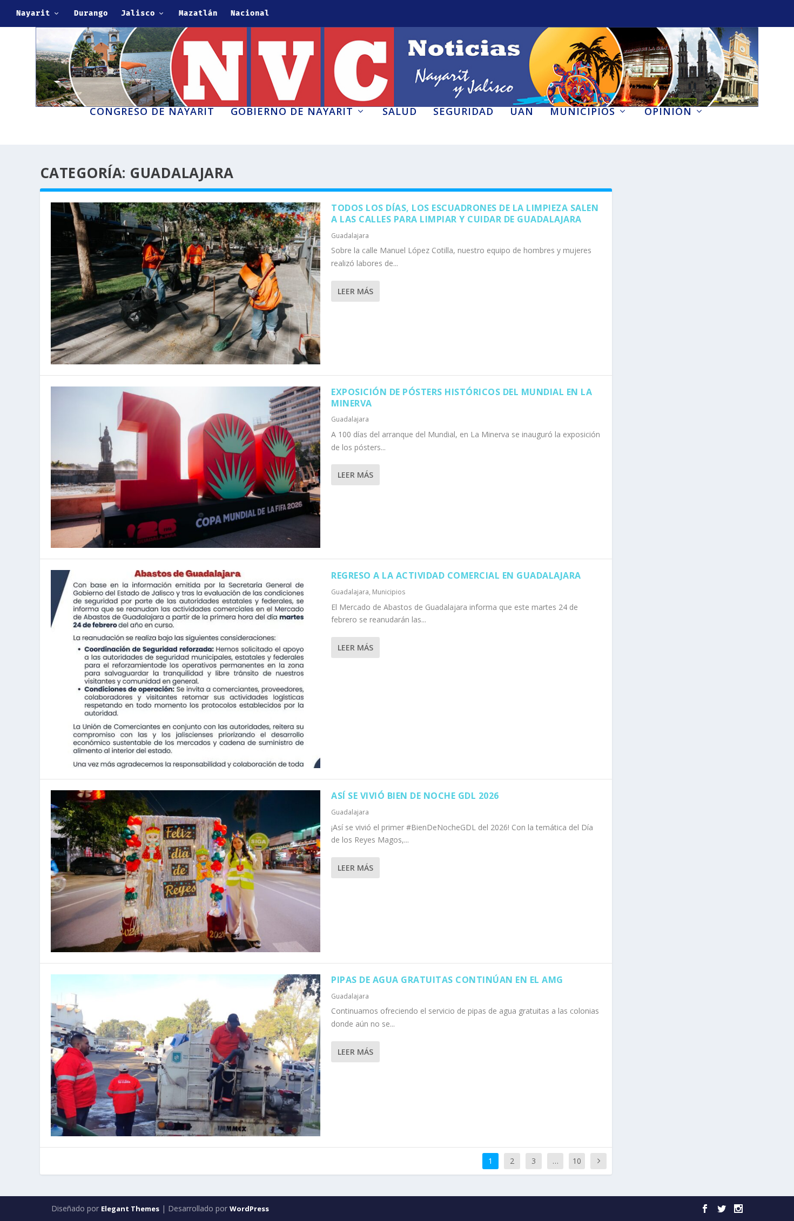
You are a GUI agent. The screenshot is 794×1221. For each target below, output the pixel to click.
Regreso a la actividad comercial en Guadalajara (456, 575)
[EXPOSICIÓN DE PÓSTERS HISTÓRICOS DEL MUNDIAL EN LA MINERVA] (186, 467)
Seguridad (463, 112)
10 (577, 1161)
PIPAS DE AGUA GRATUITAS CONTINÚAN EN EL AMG (447, 980)
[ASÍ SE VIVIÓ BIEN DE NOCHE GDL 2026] (186, 871)
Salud (399, 112)
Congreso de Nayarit (152, 112)
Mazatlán (198, 13)
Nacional (250, 13)
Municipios (582, 112)
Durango (91, 13)
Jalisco (138, 13)
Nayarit (33, 13)
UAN (522, 112)
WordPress (249, 1208)
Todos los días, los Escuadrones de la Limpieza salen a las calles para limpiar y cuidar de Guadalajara (464, 213)
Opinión (668, 112)
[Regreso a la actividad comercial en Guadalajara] (186, 669)
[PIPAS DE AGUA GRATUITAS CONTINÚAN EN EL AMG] (186, 1055)
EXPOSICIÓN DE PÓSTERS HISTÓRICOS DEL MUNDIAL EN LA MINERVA (461, 397)
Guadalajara (350, 235)
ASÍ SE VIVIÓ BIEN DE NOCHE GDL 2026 (415, 796)
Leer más (355, 291)
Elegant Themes (130, 1208)
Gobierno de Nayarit (292, 112)
